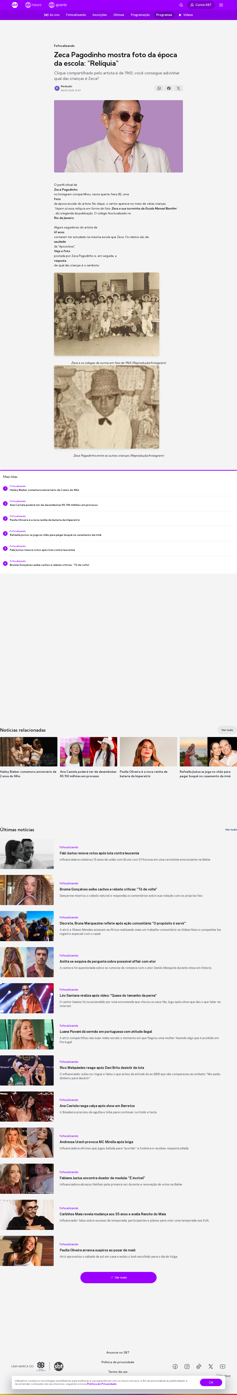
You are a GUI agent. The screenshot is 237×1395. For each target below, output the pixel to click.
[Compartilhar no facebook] (168, 88)
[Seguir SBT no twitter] (211, 1366)
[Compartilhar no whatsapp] (159, 88)
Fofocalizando (64, 46)
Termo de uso (118, 1372)
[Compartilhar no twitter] (178, 88)
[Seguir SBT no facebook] (175, 1366)
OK (211, 1382)
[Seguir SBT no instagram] (187, 1366)
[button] (28, 763)
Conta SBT (204, 5)
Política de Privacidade (102, 1384)
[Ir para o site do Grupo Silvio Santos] (30, 1366)
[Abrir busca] (181, 5)
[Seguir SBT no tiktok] (199, 1366)
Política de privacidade (117, 1362)
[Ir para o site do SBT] (58, 1366)
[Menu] (221, 5)
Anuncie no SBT (117, 1352)
